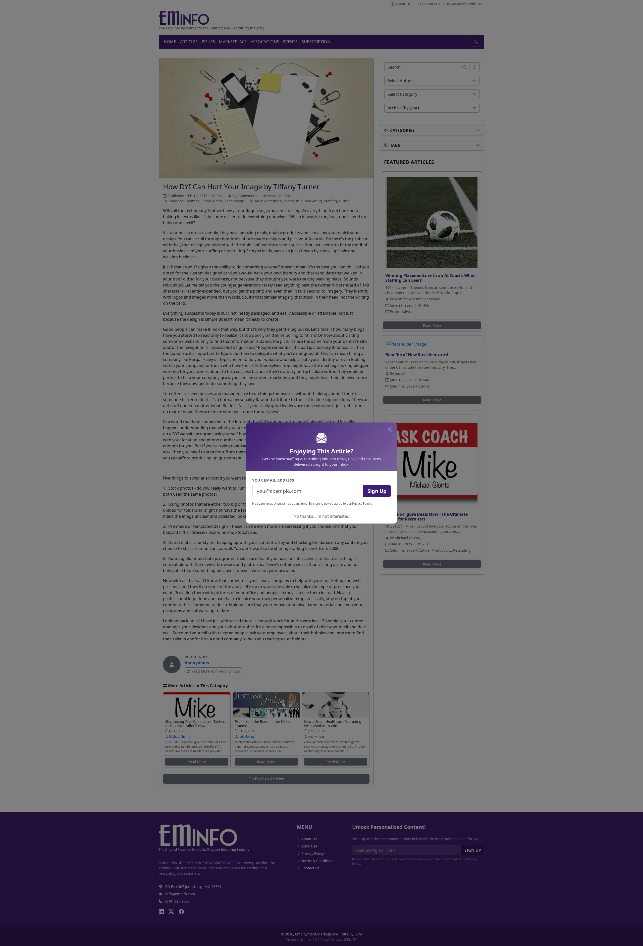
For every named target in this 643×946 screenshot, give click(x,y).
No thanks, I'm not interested (321, 516)
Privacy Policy (361, 503)
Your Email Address (273, 480)
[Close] (390, 430)
